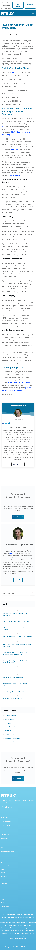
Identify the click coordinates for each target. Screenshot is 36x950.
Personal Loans (9, 734)
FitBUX (11, 553)
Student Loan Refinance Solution (9, 830)
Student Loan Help (5, 825)
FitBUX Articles (4, 838)
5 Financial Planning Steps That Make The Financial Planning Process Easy (15, 653)
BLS (13, 73)
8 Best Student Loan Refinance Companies (16, 621)
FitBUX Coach (15, 175)
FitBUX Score (14, 150)
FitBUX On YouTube (5, 843)
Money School (9, 742)
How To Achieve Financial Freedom (13, 677)
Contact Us (4, 883)
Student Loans (9, 719)
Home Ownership (10, 727)
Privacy (3, 902)
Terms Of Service (5, 906)
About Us (3, 880)
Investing (8, 723)
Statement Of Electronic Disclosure (9, 910)
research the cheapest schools (18, 382)
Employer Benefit (5, 865)
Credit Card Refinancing (12, 738)
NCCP (4, 127)
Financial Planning (10, 715)
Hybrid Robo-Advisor (6, 834)
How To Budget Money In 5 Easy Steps (14, 692)
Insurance (8, 731)
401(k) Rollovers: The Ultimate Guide (14, 698)
